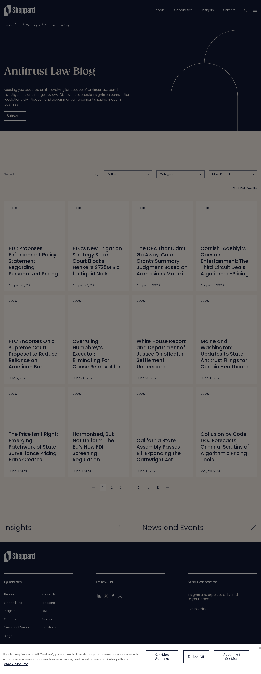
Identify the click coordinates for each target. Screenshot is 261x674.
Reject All (196, 657)
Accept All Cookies (231, 657)
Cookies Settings (162, 657)
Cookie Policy (16, 664)
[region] (130, 659)
